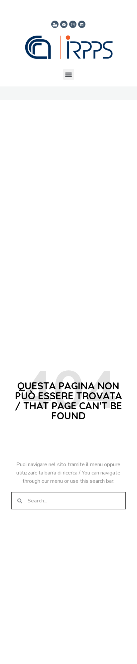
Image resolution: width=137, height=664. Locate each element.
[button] (68, 74)
